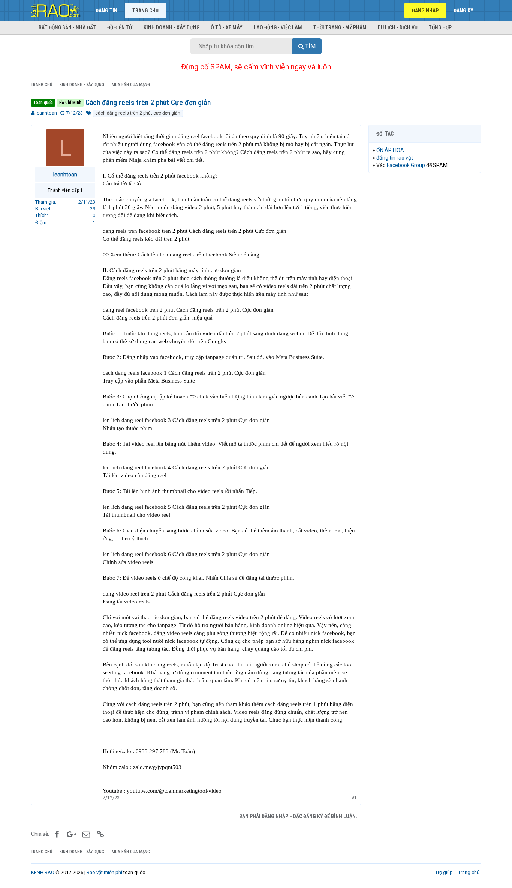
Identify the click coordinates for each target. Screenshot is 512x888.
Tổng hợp (440, 27)
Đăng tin (106, 11)
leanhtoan (46, 113)
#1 (354, 798)
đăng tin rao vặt (394, 158)
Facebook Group (406, 165)
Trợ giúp (444, 872)
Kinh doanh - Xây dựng (171, 27)
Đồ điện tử (119, 27)
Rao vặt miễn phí (104, 872)
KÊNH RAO (42, 872)
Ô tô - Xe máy (227, 27)
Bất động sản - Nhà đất (67, 27)
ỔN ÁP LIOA (390, 150)
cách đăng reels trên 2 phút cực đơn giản (137, 113)
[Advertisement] (424, 293)
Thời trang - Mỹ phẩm (340, 27)
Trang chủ (145, 11)
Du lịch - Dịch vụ (398, 27)
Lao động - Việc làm (278, 27)
